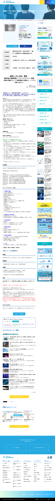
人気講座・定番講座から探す (45, 122)
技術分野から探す (43, 113)
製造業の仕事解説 (26, 479)
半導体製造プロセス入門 (27, 467)
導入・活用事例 (16, 447)
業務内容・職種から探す (44, 97)
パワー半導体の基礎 (26, 469)
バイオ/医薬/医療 (22, 25)
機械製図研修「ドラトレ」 (6, 470)
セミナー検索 (5, 463)
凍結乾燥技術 (15, 321)
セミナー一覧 (19, 426)
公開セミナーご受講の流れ (48, 467)
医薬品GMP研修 (5, 477)
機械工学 (35, 464)
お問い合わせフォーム (47, 463)
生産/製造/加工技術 (22, 27)
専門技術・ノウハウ (22, 32)
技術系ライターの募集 (47, 477)
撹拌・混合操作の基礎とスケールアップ (16, 364)
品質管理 (25, 463)
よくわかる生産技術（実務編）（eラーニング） (7, 420)
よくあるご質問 (46, 465)
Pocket (11, 401)
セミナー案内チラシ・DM (48, 494)
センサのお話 (25, 465)
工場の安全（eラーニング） (18, 420)
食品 (27, 25)
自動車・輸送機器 (36, 472)
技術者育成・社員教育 (27, 481)
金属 (34, 470)
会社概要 (24, 494)
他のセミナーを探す (19, 396)
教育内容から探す (43, 100)
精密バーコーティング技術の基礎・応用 (16, 359)
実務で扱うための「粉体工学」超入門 (16, 354)
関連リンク (49, 499)
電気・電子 (35, 466)
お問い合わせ (39, 494)
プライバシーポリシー (43, 499)
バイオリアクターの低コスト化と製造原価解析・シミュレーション (21, 349)
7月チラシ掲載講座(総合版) (7, 482)
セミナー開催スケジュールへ (25, 46)
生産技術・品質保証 (22, 30)
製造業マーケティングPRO (17, 486)
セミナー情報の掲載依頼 (47, 479)
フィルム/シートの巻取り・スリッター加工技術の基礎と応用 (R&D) (21, 386)
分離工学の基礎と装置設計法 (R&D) (15, 369)
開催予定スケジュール (6, 465)
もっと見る (34, 392)
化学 (34, 468)
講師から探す (42, 103)
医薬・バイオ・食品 (37, 474)
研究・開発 (21, 29)
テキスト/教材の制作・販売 (39, 447)
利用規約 (37, 499)
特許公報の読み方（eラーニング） (29, 420)
